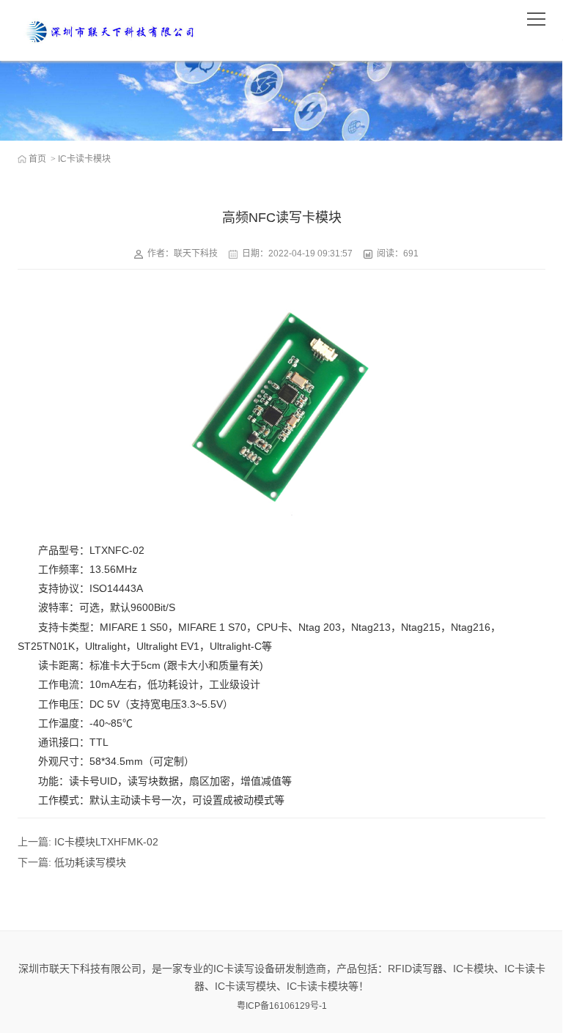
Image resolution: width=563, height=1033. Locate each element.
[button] (260, 129)
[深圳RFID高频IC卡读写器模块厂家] (109, 30)
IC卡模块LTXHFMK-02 (106, 842)
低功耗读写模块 (90, 862)
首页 (37, 159)
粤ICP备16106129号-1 (282, 1006)
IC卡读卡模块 (84, 159)
